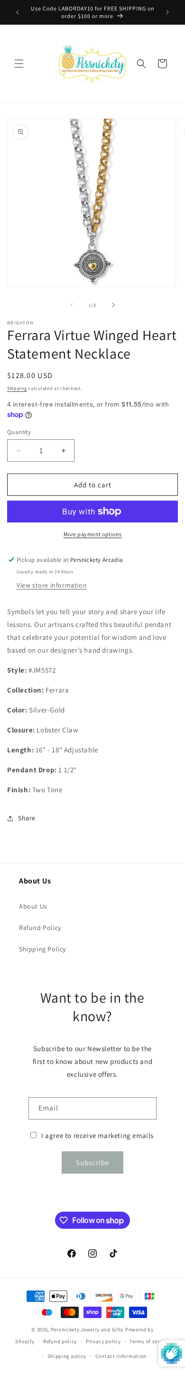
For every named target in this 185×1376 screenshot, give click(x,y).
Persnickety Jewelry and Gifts (87, 1329)
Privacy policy (103, 1341)
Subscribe (92, 1162)
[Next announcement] (167, 12)
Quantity (19, 432)
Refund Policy (40, 927)
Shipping (17, 388)
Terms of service (149, 1341)
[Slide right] (113, 304)
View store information (52, 585)
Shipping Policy (42, 949)
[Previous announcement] (17, 12)
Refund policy (60, 1341)
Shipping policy (67, 1356)
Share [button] (27, 818)
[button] (19, 63)
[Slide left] (71, 304)
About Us (33, 906)
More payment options (93, 534)
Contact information (121, 1356)
